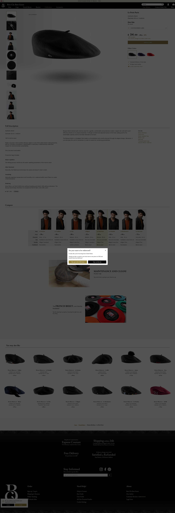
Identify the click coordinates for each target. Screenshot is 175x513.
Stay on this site (97, 262)
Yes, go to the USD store (77, 262)
